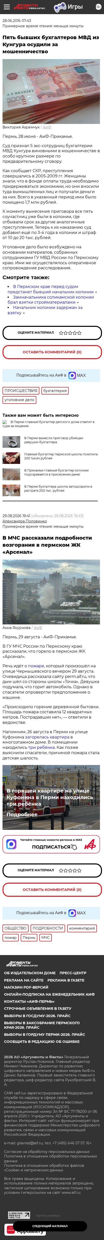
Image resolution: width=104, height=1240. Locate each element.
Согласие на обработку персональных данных (47, 1151)
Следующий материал (50, 1226)
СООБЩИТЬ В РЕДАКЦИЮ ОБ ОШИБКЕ (42, 1041)
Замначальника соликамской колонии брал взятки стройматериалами (51, 300)
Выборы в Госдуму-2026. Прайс (37, 1016)
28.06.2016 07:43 (17, 20)
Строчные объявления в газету (37, 1008)
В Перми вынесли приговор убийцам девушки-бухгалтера (53, 440)
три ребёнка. (41, 747)
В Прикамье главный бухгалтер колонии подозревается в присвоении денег (56, 472)
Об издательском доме (30, 973)
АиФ (47, 127)
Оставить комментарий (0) (52, 352)
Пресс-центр (73, 973)
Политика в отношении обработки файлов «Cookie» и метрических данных (44, 1167)
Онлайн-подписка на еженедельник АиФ (49, 994)
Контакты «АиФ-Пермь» (29, 1001)
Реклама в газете (65, 980)
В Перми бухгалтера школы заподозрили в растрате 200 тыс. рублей (58, 488)
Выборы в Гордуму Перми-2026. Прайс (44, 1034)
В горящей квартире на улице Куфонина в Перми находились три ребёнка (50, 797)
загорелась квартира (46, 737)
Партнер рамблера (48, 1215)
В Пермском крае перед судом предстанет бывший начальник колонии (51, 289)
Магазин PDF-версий (26, 987)
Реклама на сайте (23, 980)
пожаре (36, 666)
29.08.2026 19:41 (16, 516)
